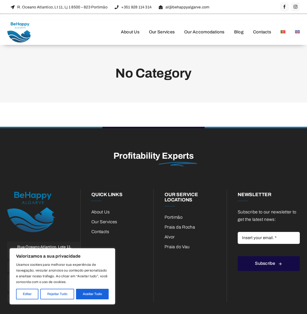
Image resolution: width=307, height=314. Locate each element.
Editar (27, 294)
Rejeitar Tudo (57, 294)
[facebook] (284, 6)
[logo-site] (19, 24)
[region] (62, 276)
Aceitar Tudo (92, 294)
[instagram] (295, 6)
